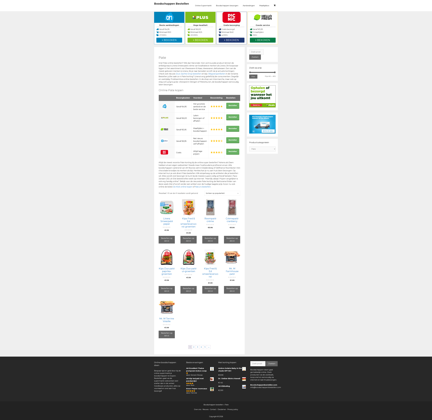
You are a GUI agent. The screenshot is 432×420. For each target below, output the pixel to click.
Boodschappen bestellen (213, 405)
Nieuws (205, 409)
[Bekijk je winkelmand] (274, 5)
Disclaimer (222, 409)
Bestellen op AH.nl (166, 239)
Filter (253, 76)
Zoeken (255, 57)
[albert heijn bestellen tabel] (262, 133)
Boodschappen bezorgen (227, 5)
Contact (213, 409)
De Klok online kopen (182, 187)
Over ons (197, 409)
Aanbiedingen (249, 5)
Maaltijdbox (264, 5)
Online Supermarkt (203, 5)
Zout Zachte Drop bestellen (188, 74)
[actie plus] (262, 107)
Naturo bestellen (203, 187)
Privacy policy (232, 409)
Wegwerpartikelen (217, 74)
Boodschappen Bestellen (171, 3)
